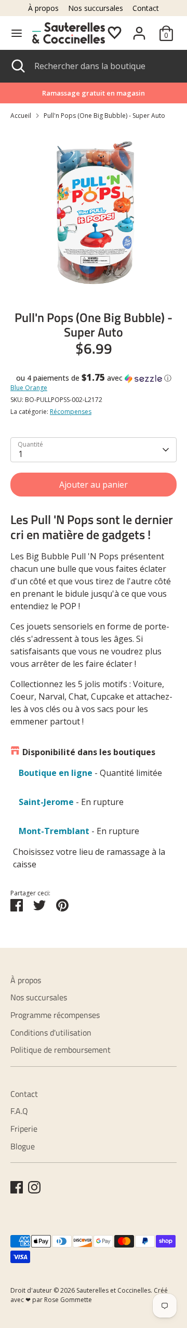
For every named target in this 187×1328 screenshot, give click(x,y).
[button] (93, 378)
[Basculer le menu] (16, 33)
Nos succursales (95, 8)
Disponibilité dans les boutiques (88, 752)
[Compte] (139, 29)
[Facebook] (16, 1187)
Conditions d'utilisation (50, 1032)
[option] (93, 211)
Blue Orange (28, 387)
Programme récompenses (55, 1015)
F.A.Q (19, 1111)
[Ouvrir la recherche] (17, 66)
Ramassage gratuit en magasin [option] (93, 93)
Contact (145, 8)
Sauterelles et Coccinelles (113, 1290)
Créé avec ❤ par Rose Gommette (89, 1295)
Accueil (20, 115)
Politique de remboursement (60, 1049)
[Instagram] (34, 1187)
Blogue (22, 1146)
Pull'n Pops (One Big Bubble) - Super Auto (104, 115)
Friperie (23, 1128)
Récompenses (70, 411)
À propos (43, 8)
